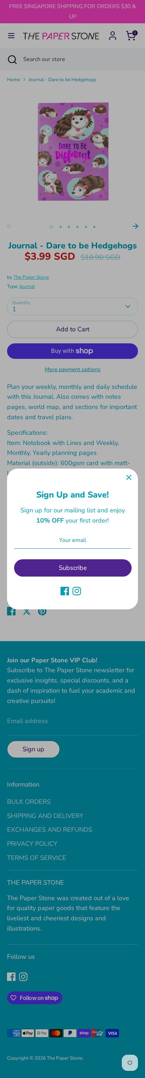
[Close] (129, 478)
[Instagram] (76, 591)
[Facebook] (65, 591)
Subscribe (73, 568)
